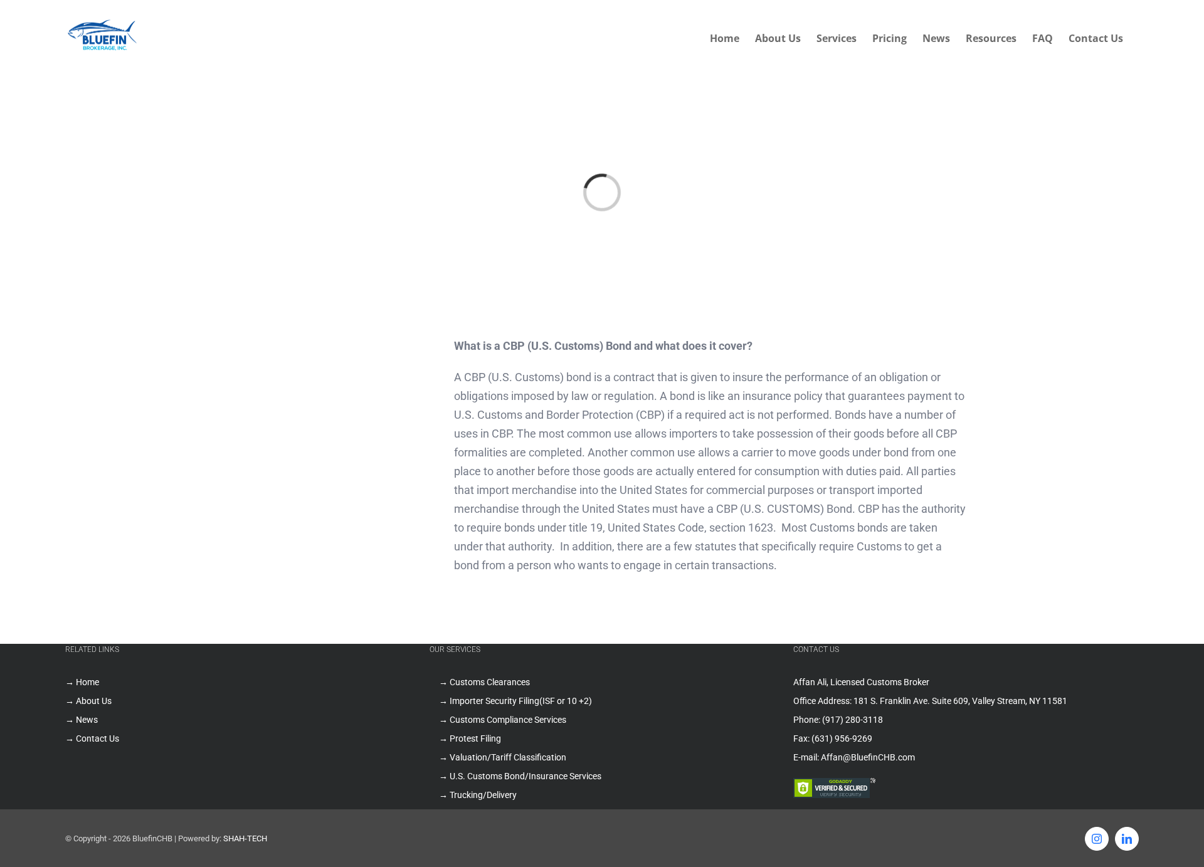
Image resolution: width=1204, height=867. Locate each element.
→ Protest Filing (470, 738)
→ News (81, 720)
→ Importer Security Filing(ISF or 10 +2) (515, 701)
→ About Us (88, 701)
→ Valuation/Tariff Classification (502, 757)
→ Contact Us (92, 738)
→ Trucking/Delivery (478, 795)
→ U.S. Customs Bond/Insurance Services (520, 776)
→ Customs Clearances (484, 682)
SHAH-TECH (245, 838)
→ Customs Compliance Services (502, 720)
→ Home (82, 682)
